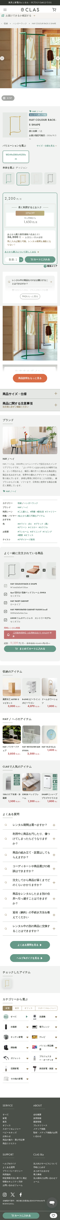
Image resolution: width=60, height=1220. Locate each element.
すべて (6, 1114)
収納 (6, 23)
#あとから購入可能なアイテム (31, 516)
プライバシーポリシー (13, 1171)
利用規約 (7, 1174)
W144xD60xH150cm (16, 156)
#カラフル (43, 527)
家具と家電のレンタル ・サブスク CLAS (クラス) (30, 2)
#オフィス (28, 535)
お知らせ (7, 1136)
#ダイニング (35, 531)
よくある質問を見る (28, 944)
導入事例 (37, 1174)
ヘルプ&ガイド (9, 1163)
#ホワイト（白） (25, 524)
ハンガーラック (20, 23)
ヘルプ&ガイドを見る (28, 958)
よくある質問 (9, 1167)
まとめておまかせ (41, 1171)
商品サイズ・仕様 (15, 394)
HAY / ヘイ (23, 507)
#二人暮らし (23, 511)
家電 (8, 1008)
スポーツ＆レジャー (47, 1008)
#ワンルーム (23, 531)
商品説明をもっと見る (30, 378)
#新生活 (40, 511)
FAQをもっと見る (30, 296)
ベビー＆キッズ (10, 1132)
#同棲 (32, 511)
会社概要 (37, 1114)
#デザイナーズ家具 (26, 539)
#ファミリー (50, 511)
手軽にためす (39, 1167)
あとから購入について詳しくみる (20, 252)
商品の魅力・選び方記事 (14, 1140)
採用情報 (37, 1118)
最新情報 (37, 1122)
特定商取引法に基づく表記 (15, 1178)
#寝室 (20, 535)
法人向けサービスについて (45, 1163)
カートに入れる (42, 259)
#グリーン (22, 527)
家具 (17, 1008)
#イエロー (32, 527)
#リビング (47, 531)
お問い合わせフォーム (13, 1185)
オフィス (28, 1008)
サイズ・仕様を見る (46, 145)
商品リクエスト (10, 1143)
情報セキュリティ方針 (13, 1181)
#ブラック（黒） (41, 524)
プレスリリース (40, 1125)
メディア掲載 (39, 1129)
